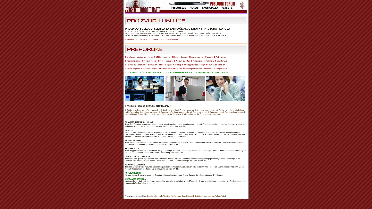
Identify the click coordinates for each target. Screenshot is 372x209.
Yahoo (217, 196)
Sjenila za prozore (187, 110)
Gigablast (190, 196)
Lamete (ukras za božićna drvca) (168, 114)
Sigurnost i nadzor (150, 69)
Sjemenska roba (216, 112)
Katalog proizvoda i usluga (194, 65)
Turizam (209, 57)
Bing (183, 196)
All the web (158, 196)
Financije (209, 69)
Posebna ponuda (133, 61)
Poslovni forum (166, 69)
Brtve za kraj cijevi (191, 114)
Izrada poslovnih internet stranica (140, 57)
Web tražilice (221, 57)
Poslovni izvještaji (183, 61)
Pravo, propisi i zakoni (216, 65)
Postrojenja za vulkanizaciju (211, 114)
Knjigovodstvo (221, 69)
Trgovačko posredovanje (136, 65)
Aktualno (178, 69)
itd (187, 126)
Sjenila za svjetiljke (170, 110)
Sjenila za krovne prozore (206, 110)
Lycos (204, 196)
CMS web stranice (163, 57)
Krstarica (198, 196)
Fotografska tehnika (145, 114)
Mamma (211, 196)
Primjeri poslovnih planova (203, 61)
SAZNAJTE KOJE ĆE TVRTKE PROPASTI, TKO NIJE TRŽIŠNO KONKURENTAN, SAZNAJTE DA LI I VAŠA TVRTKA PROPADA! (178, 73)
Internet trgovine (196, 57)
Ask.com (177, 196)
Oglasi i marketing (174, 65)
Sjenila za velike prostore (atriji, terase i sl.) (143, 110)
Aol (172, 196)
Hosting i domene (180, 57)
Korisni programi (133, 69)
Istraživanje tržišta (156, 65)
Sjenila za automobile (150, 112)
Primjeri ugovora (165, 61)
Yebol (223, 196)
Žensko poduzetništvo (193, 69)
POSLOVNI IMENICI (133, 173)
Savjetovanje (222, 61)
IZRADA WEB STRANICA (135, 179)
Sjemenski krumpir (200, 112)
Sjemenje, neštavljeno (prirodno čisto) (176, 112)
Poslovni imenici (149, 61)
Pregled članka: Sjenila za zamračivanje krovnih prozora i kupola (152, 39)
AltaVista (166, 196)
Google (150, 196)
